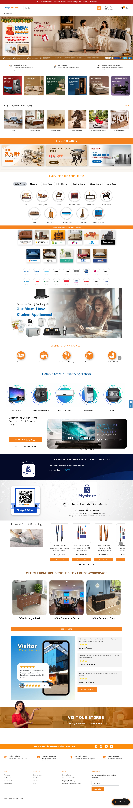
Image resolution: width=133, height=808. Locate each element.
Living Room (48, 184)
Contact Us (36, 781)
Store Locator (37, 775)
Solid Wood (20, 184)
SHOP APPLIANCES (25, 440)
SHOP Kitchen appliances (65, 346)
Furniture (7, 775)
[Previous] (7, 155)
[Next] (126, 155)
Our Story (36, 778)
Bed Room (62, 184)
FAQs (34, 783)
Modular (33, 184)
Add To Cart (59, 559)
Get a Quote (66, 629)
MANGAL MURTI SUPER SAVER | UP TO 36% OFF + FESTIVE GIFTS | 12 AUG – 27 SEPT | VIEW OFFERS (67, 2)
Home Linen (8, 783)
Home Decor (111, 184)
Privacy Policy (66, 775)
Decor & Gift (8, 781)
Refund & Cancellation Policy (71, 783)
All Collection (8, 13)
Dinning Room (79, 184)
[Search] (99, 8)
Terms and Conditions (69, 778)
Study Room (95, 184)
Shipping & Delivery (68, 781)
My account (109, 9)
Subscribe (97, 789)
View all (126, 106)
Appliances (7, 778)
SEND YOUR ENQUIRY (25, 446)
